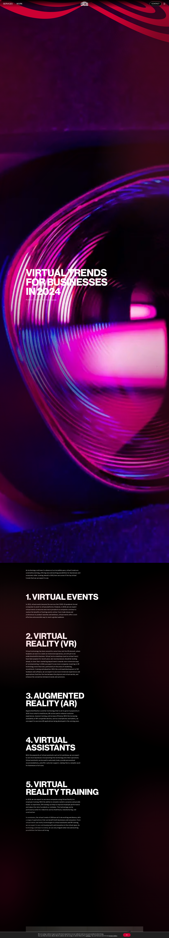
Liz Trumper (52, 300)
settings (88, 936)
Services (8, 3)
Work (19, 3)
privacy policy (113, 936)
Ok (127, 935)
